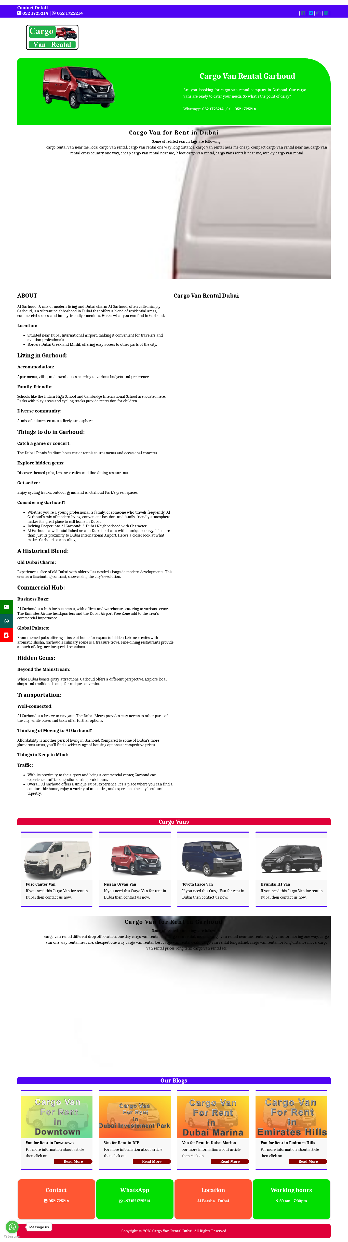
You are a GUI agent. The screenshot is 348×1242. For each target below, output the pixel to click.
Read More (73, 1161)
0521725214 (58, 1201)
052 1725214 (34, 13)
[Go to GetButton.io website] (12, 1236)
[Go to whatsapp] (12, 1227)
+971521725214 (136, 1201)
